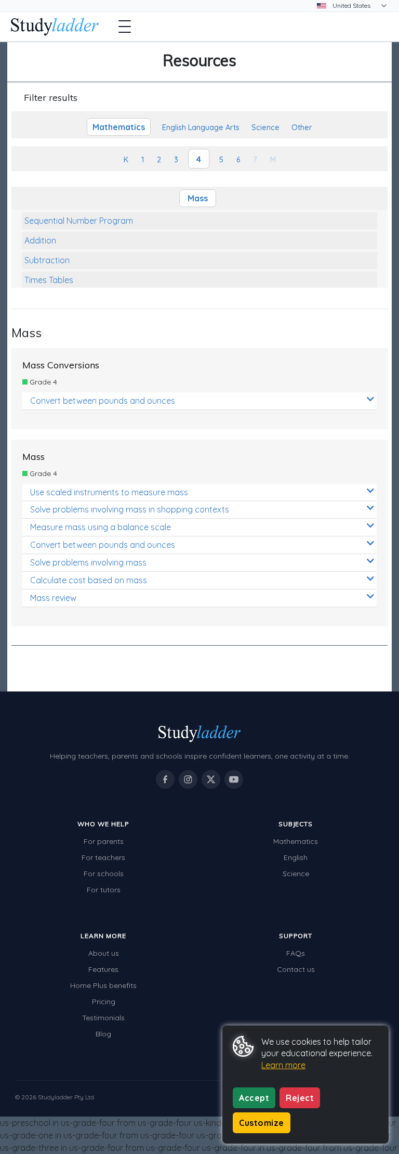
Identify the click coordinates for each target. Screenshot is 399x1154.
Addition (40, 240)
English (296, 857)
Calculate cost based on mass (88, 580)
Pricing (103, 1001)
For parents (104, 841)
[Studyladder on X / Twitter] (211, 779)
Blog (103, 1033)
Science (296, 873)
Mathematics (295, 841)
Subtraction (47, 260)
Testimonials (103, 1017)
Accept (254, 1098)
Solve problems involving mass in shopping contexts (129, 509)
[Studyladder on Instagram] (188, 779)
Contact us (296, 969)
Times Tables (48, 280)
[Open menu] (124, 26)
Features (103, 969)
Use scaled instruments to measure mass (109, 492)
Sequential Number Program (78, 220)
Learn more (283, 1065)
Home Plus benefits (103, 985)
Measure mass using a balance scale (100, 527)
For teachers (103, 857)
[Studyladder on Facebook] (165, 779)
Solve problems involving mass (88, 562)
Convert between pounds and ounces (102, 400)
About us (103, 953)
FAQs (295, 953)
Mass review (53, 598)
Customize (261, 1123)
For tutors (104, 889)
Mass (198, 198)
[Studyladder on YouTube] (233, 779)
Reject (300, 1098)
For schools (104, 873)
